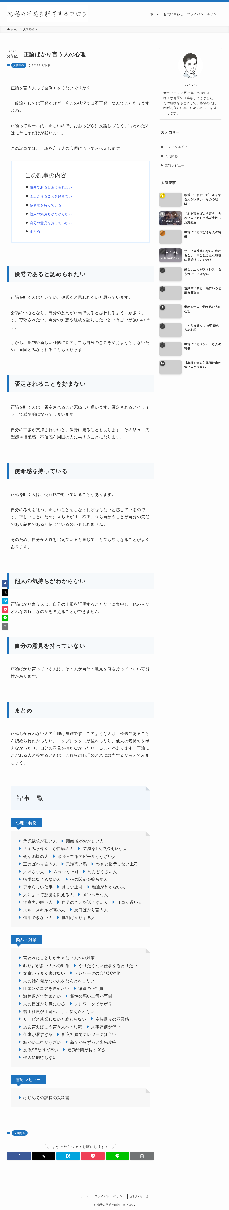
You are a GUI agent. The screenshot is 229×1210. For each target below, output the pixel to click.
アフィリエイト (176, 146)
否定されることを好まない (51, 196)
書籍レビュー (175, 165)
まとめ (35, 231)
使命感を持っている (45, 205)
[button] (19, 1156)
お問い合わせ (139, 1196)
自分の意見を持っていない (51, 222)
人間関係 (18, 65)
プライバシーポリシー (109, 1196)
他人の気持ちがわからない (51, 213)
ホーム (85, 1196)
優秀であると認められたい (51, 187)
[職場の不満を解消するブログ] (47, 13)
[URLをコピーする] (142, 1156)
